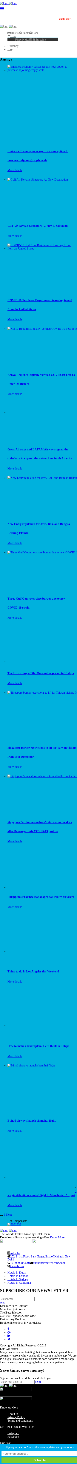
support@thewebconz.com (49, 1262)
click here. (65, 18)
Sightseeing (39, 39)
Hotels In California (19, 1282)
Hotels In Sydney (17, 1279)
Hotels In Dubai (16, 1272)
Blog (10, 49)
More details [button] (14, 170)
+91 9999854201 (20, 1262)
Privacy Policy (16, 1417)
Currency (13, 45)
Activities (23, 39)
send (2, 1302)
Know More (57, 1237)
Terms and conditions (20, 1420)
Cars (35, 32)
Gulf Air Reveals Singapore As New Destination (37, 225)
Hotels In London (17, 1275)
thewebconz (17, 1266)
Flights (25, 32)
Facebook (13, 1436)
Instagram (13, 1433)
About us (12, 1413)
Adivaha (15, 1252)
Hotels (15, 32)
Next (9, 1214)
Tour (13, 36)
